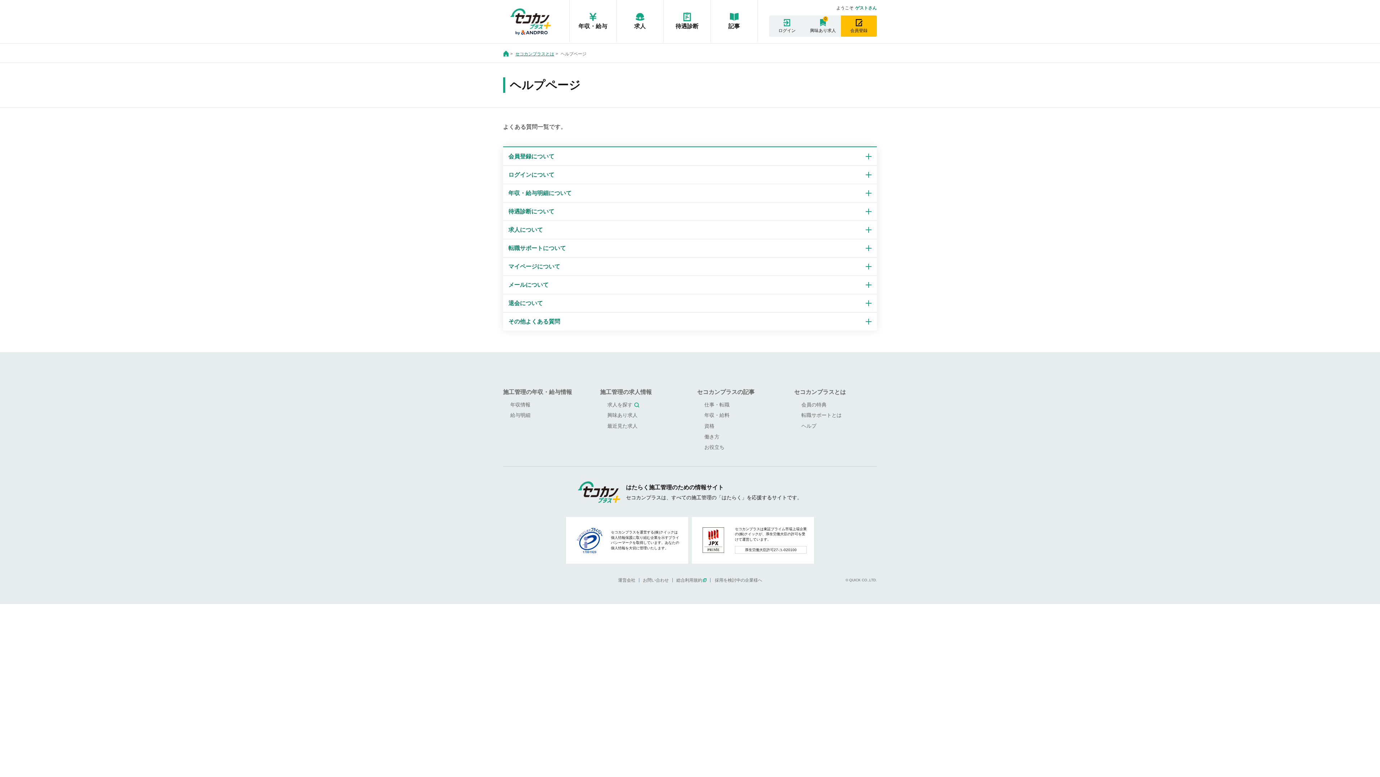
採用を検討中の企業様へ (738, 580)
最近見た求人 (622, 426)
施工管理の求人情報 (626, 392)
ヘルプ (808, 426)
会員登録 (859, 30)
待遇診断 (687, 26)
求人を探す (619, 405)
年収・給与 (593, 26)
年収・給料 (717, 415)
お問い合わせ (656, 580)
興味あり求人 (823, 30)
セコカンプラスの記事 (726, 392)
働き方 (711, 437)
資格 (709, 426)
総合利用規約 (689, 580)
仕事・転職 (717, 405)
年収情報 (520, 405)
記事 (734, 26)
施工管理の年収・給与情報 (537, 392)
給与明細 (520, 415)
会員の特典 (814, 405)
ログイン (787, 30)
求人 (640, 26)
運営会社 (626, 580)
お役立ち (714, 447)
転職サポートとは (821, 415)
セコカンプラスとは (534, 54)
